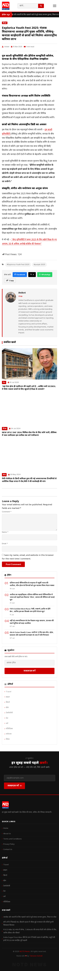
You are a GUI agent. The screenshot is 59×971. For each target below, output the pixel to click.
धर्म (7, 723)
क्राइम (8, 697)
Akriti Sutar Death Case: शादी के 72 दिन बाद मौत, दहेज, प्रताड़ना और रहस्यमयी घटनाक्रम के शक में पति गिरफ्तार (32, 633)
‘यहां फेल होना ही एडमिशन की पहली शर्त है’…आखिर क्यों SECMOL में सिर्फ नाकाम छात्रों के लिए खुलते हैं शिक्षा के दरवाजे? (29, 388)
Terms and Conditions (12, 839)
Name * (5, 532)
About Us (7, 834)
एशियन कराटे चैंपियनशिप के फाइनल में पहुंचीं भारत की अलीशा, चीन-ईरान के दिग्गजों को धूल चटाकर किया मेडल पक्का (32, 584)
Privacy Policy (9, 844)
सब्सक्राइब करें (30, 670)
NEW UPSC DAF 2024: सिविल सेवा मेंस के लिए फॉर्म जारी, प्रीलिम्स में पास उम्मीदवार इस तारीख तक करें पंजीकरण (29, 434)
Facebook (20, 275)
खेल (4, 475)
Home (5, 828)
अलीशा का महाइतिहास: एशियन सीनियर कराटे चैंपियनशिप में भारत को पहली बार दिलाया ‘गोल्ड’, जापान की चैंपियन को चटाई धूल (32, 597)
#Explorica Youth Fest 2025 (18, 264)
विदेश (8, 739)
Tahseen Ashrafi (36, 956)
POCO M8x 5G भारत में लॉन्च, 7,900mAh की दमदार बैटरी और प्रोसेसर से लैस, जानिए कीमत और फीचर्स (30, 931)
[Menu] (54, 6)
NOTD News (25, 951)
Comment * (6, 512)
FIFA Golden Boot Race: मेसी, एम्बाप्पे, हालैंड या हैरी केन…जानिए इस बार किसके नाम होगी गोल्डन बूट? (30, 610)
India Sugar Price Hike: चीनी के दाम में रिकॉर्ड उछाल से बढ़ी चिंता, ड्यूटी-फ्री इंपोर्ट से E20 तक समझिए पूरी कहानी (29, 939)
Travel (8, 692)
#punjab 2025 (39, 264)
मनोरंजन (9, 734)
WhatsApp (45, 275)
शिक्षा (4, 23)
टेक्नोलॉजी (9, 713)
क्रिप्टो (8, 702)
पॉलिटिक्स (9, 729)
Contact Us (7, 849)
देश (4, 382)
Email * (5, 543)
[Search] (41, 6)
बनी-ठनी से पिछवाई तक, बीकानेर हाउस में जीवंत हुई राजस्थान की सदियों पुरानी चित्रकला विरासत (28, 923)
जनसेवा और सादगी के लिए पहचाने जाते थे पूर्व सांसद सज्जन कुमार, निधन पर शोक (29, 917)
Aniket (6, 47)
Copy (11, 280)
